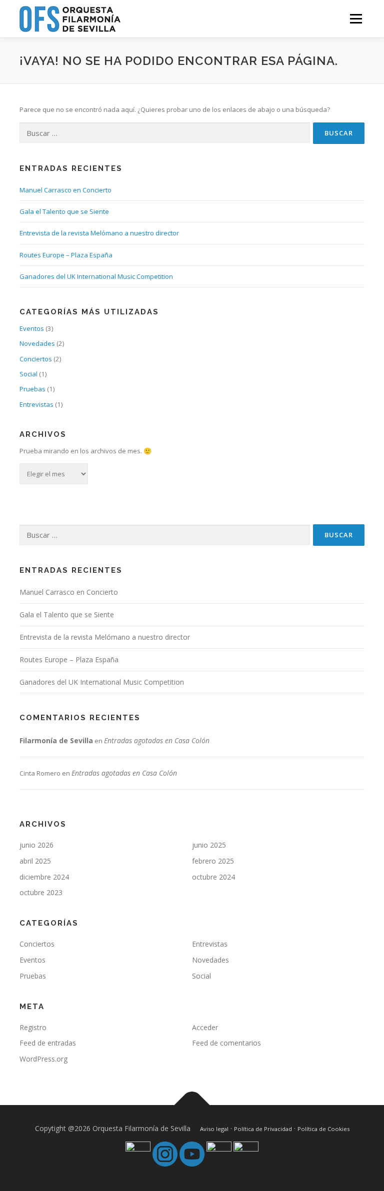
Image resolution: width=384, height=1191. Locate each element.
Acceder (205, 1027)
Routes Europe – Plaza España (66, 254)
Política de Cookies (324, 1129)
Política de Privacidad (263, 1129)
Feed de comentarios (226, 1043)
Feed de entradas (48, 1043)
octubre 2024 (213, 877)
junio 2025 (209, 845)
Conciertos (36, 358)
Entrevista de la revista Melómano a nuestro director (99, 232)
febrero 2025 (213, 861)
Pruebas (33, 388)
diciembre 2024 (44, 877)
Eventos (32, 328)
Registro (33, 1027)
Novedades (37, 343)
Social (29, 373)
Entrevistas (37, 404)
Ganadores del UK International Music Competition (96, 276)
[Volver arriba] (192, 1105)
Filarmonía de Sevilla (56, 740)
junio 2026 (37, 845)
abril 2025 (35, 861)
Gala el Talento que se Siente (64, 211)
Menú (355, 18)
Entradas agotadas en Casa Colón (157, 740)
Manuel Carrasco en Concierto (66, 189)
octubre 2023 (41, 892)
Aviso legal (214, 1129)
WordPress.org (44, 1059)
